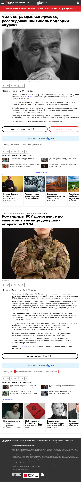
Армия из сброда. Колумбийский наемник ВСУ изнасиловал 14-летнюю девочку (62, 386)
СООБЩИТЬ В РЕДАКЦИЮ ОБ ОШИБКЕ (23, 445)
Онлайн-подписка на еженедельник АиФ (50, 440)
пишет (27, 298)
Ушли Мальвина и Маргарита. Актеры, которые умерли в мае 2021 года (22, 159)
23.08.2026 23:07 (7, 213)
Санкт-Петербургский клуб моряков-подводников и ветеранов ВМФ (23, 81)
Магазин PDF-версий (18, 443)
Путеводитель (44, 443)
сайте (30, 97)
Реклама (15, 440)
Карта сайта (54, 443)
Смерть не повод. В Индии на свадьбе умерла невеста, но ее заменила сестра (24, 165)
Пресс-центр (69, 440)
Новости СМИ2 (41, 173)
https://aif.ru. (38, 466)
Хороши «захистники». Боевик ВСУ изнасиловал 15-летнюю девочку (60, 392)
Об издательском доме (27, 440)
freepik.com (5, 280)
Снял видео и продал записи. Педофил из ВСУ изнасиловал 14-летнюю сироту (23, 386)
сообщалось (22, 346)
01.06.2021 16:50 (6, 14)
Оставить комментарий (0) (64, 129)
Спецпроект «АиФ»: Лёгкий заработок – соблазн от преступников (40, 8)
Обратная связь (32, 443)
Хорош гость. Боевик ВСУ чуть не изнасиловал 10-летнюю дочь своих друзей (23, 392)
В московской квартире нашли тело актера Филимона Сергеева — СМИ (62, 159)
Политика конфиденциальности (20, 469)
